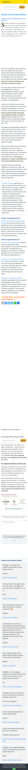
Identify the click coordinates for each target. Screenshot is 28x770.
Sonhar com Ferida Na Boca (13, 14)
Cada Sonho (6, 1)
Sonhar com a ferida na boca (10, 242)
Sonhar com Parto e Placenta (12, 705)
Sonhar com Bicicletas (10, 617)
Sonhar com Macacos (10, 577)
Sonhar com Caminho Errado (12, 760)
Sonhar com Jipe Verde (10, 647)
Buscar (22, 7)
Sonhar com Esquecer (10, 598)
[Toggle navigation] (24, 2)
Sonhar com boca (8, 183)
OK (14, 768)
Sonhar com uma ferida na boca (11, 278)
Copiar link (14, 540)
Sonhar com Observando (11, 722)
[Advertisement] (14, 53)
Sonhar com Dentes (9, 665)
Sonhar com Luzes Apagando (12, 686)
